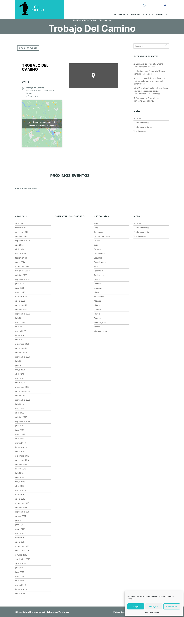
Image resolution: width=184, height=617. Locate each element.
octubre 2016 (21, 555)
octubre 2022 (21, 309)
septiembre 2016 (22, 559)
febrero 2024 (21, 258)
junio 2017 (19, 525)
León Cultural (23, 612)
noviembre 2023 (22, 271)
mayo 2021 (20, 370)
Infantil (97, 279)
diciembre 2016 (22, 546)
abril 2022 (19, 327)
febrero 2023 (21, 296)
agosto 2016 (20, 563)
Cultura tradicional (102, 236)
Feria (96, 266)
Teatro (97, 327)
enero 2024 (20, 262)
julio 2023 (19, 283)
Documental (99, 253)
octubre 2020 (21, 395)
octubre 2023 (21, 275)
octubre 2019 (21, 417)
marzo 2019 (20, 443)
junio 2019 (19, 430)
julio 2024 (19, 245)
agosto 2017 (20, 516)
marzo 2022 (20, 331)
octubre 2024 (21, 236)
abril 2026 (19, 223)
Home (76, 20)
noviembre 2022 (22, 305)
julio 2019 (19, 426)
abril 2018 (19, 486)
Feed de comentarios (142, 127)
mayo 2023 (20, 292)
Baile (96, 223)
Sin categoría (100, 322)
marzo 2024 (20, 253)
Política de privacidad (123, 612)
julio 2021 (19, 361)
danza (97, 245)
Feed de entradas (141, 122)
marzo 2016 (20, 585)
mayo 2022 (20, 322)
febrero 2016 (21, 589)
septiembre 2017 (22, 512)
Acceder (137, 118)
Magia (96, 292)
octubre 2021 (21, 352)
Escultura (98, 258)
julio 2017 (19, 520)
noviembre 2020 (22, 391)
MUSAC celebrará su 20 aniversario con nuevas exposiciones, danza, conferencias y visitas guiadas (150, 91)
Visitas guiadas (100, 331)
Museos (97, 301)
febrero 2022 (21, 335)
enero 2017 (20, 542)
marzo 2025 (20, 228)
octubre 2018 (21, 464)
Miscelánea (99, 296)
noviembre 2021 (22, 348)
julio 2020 (19, 404)
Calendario (135, 15)
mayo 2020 (20, 408)
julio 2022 (19, 318)
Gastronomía (99, 275)
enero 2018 (20, 499)
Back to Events (29, 48)
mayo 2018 (20, 481)
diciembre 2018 (22, 456)
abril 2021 (19, 374)
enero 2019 (20, 451)
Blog (148, 15)
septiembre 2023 (22, 279)
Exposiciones (99, 262)
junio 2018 (19, 477)
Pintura (97, 314)
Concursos (98, 232)
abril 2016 (19, 580)
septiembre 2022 (22, 314)
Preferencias (171, 606)
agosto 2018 (20, 469)
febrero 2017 (21, 537)
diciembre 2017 (22, 503)
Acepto (136, 606)
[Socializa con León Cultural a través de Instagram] (143, 4)
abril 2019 (19, 438)
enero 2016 (20, 593)
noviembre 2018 (22, 460)
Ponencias (98, 318)
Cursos (97, 240)
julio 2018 (19, 473)
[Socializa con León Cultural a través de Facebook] (163, 4)
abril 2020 (19, 413)
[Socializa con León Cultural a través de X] (153, 4)
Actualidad (119, 15)
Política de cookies (152, 612)
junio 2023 (19, 288)
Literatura (98, 288)
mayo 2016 (20, 576)
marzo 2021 (20, 378)
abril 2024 (19, 249)
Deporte (97, 249)
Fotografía (98, 271)
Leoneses (98, 283)
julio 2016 (19, 568)
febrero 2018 (21, 494)
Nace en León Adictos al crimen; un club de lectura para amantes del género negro (149, 81)
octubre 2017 (21, 507)
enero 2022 (20, 339)
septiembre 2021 (22, 357)
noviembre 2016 (22, 550)
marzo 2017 (20, 533)
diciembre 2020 (22, 387)
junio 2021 (19, 365)
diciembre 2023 (22, 266)
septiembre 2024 (22, 240)
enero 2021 (20, 382)
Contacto (160, 15)
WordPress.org (139, 131)
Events (84, 20)
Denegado (153, 606)
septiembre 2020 (22, 400)
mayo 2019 (20, 434)
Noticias (97, 309)
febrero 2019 (21, 447)
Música (97, 305)
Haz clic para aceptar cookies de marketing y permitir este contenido (42, 123)
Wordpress (63, 612)
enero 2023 (20, 301)
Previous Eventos (26, 188)
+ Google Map (32, 96)
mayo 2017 (20, 529)
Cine (96, 228)
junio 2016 (19, 572)
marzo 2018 (20, 490)
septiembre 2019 (22, 421)
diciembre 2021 (22, 344)
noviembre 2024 (22, 232)
